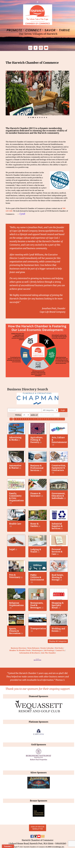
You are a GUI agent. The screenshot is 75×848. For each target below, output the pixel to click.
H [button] (28, 419)
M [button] (37, 419)
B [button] (16, 419)
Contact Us (60, 650)
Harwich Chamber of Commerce (37, 14)
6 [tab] (39, 117)
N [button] (40, 419)
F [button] (24, 419)
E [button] (22, 419)
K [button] (33, 419)
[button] (58, 641)
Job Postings (49, 650)
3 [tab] (33, 117)
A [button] (14, 419)
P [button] (44, 419)
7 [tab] (42, 117)
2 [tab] (30, 117)
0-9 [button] (11, 419)
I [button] (30, 419)
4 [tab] (35, 117)
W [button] (58, 419)
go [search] (64, 410)
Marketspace (37, 650)
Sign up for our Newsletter (37, 828)
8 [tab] (44, 117)
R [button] (48, 419)
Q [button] (46, 419)
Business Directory (18, 648)
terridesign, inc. (58, 847)
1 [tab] (28, 117)
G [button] (26, 419)
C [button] (18, 419)
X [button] (60, 419)
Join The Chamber (48, 653)
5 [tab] (37, 117)
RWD (49, 847)
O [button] (42, 419)
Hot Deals (59, 648)
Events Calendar (47, 648)
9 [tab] (46, 117)
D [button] (20, 419)
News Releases (33, 648)
